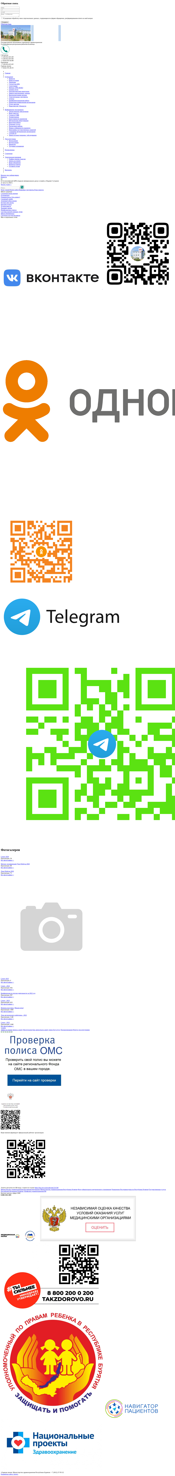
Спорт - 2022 (5, 1022)
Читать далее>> (6, 184)
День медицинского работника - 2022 (14, 1015)
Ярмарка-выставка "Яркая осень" (12, 1008)
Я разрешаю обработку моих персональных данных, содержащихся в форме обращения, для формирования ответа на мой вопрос (48, 18)
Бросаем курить (6, 204)
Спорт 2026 (5, 857)
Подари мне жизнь (7, 203)
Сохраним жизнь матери (9, 193)
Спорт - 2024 (5, 986)
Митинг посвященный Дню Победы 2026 (15, 864)
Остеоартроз (5, 195)
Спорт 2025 (5, 979)
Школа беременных (7, 213)
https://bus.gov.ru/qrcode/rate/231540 (46, 1188)
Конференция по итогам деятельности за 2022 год (18, 993)
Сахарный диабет (7, 199)
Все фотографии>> (7, 860)
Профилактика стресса (9, 210)
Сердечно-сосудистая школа (10, 215)
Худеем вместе (6, 206)
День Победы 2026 (7, 871)
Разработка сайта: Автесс (9, 1474)
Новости (4, 177)
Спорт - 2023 (5, 1000)
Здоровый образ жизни (9, 201)
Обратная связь (6, 24)
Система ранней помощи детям (11, 212)
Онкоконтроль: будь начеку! (10, 197)
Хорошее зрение (6, 208)
